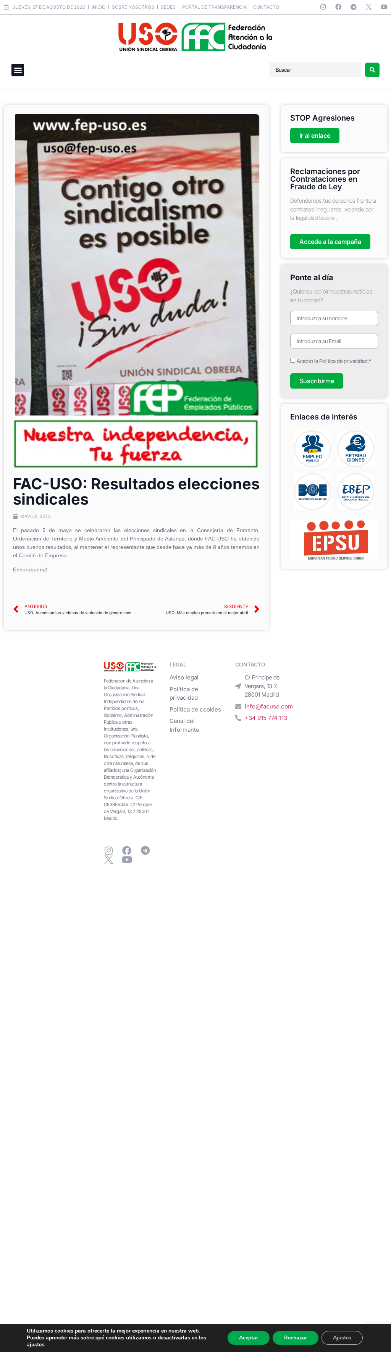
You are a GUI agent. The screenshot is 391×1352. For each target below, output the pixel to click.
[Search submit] (372, 70)
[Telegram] (354, 7)
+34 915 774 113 (266, 717)
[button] (17, 70)
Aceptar (248, 1337)
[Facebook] (338, 7)
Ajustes (342, 1337)
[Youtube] (384, 7)
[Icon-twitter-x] (369, 7)
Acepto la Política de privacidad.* (334, 361)
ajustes (35, 1344)
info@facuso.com (269, 706)
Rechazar (295, 1337)
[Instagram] (323, 7)
